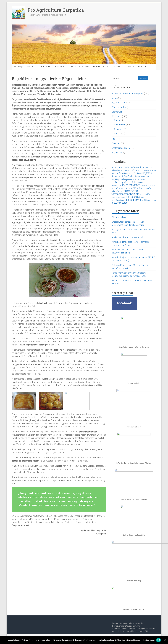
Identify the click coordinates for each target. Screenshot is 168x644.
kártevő (125, 175)
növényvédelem (125, 181)
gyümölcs (126, 173)
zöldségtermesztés (136, 199)
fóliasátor (135, 170)
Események (117, 112)
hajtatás (147, 173)
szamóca (116, 188)
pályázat (152, 185)
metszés (115, 179)
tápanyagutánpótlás (118, 197)
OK (158, 640)
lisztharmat (145, 176)
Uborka (117, 133)
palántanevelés (118, 185)
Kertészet (116, 176)
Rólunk (30, 66)
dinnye (142, 167)
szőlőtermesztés (144, 188)
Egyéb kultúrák (118, 102)
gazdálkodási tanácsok (148, 170)
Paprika (117, 120)
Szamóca (118, 129)
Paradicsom (119, 124)
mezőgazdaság (126, 179)
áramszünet (152, 200)
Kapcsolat (143, 66)
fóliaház (127, 170)
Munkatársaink (43, 66)
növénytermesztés (139, 179)
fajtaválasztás (117, 170)
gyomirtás (116, 173)
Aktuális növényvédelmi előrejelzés (127, 93)
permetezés (145, 185)
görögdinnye (136, 173)
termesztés (130, 191)
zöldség (141, 197)
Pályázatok (117, 152)
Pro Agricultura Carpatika (56, 10)
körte (138, 176)
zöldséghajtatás (118, 200)
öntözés (116, 202)
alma (114, 167)
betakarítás (122, 167)
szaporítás (125, 188)
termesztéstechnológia (125, 193)
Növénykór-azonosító (79, 66)
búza (137, 167)
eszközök (149, 167)
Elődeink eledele (100, 66)
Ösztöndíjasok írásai (121, 148)
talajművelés (117, 191)
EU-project (59, 66)
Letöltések (117, 66)
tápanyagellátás (145, 194)
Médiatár (130, 66)
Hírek (114, 139)
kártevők (133, 176)
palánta (141, 182)
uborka (134, 196)
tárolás (128, 197)
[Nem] (164, 640)
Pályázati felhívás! (120, 217)
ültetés (123, 202)
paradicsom (132, 185)
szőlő (133, 188)
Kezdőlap (18, 66)
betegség (131, 167)
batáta (115, 98)
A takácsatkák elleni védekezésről (127, 237)
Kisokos (115, 143)
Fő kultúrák (117, 116)
